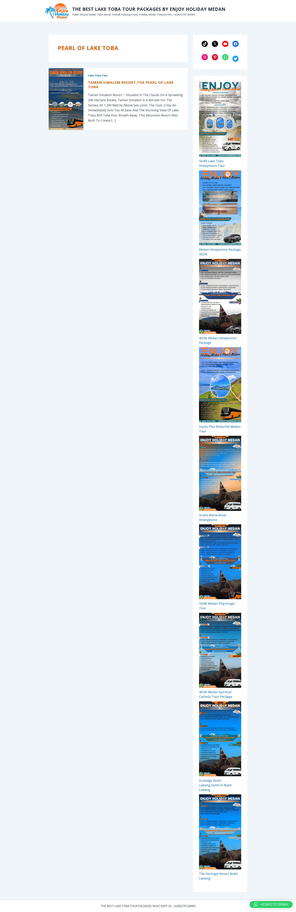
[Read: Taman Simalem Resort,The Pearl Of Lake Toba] (66, 99)
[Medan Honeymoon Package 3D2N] (220, 207)
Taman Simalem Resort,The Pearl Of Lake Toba (131, 84)
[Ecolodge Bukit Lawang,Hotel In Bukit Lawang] (220, 738)
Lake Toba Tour (98, 75)
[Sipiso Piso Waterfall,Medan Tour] (220, 384)
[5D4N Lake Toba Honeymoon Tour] (220, 119)
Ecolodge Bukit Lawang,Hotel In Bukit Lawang (215, 785)
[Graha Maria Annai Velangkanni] (220, 473)
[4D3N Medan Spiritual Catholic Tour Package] (220, 650)
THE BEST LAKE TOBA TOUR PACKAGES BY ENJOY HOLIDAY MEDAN (148, 9)
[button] (271, 904)
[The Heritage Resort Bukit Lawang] (220, 831)
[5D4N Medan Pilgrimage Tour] (220, 561)
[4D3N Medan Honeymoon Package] (220, 296)
